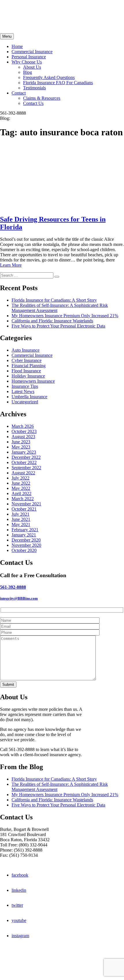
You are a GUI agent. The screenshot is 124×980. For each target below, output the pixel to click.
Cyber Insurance (27, 360)
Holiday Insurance (28, 375)
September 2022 (26, 467)
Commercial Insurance (32, 51)
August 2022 (23, 472)
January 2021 (24, 534)
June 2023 (21, 441)
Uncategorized (25, 401)
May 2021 (21, 524)
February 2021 (25, 529)
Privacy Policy (13, 972)
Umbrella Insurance (29, 396)
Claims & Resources (41, 98)
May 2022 (21, 488)
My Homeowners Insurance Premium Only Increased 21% (65, 315)
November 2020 (26, 545)
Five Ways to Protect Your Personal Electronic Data (58, 326)
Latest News (23, 391)
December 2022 (26, 457)
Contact (19, 93)
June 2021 (21, 519)
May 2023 (21, 446)
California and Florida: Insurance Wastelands (52, 320)
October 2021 (24, 509)
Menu (7, 36)
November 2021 (26, 503)
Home (17, 46)
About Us (32, 67)
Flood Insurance (26, 370)
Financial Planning (29, 365)
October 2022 (24, 462)
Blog (27, 72)
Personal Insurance (29, 56)
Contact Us (33, 103)
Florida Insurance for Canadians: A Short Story (54, 300)
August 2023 (23, 436)
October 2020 (24, 550)
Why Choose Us (27, 61)
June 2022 (21, 483)
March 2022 (23, 498)
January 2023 (24, 452)
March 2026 (23, 426)
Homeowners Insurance (33, 381)
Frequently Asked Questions (49, 77)
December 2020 (26, 540)
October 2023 (24, 431)
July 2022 (20, 477)
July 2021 (20, 514)
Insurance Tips (25, 386)
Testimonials (34, 87)
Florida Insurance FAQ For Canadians (58, 82)
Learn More (11, 265)
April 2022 (21, 493)
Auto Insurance (26, 350)
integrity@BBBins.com (19, 598)
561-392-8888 (13, 587)
